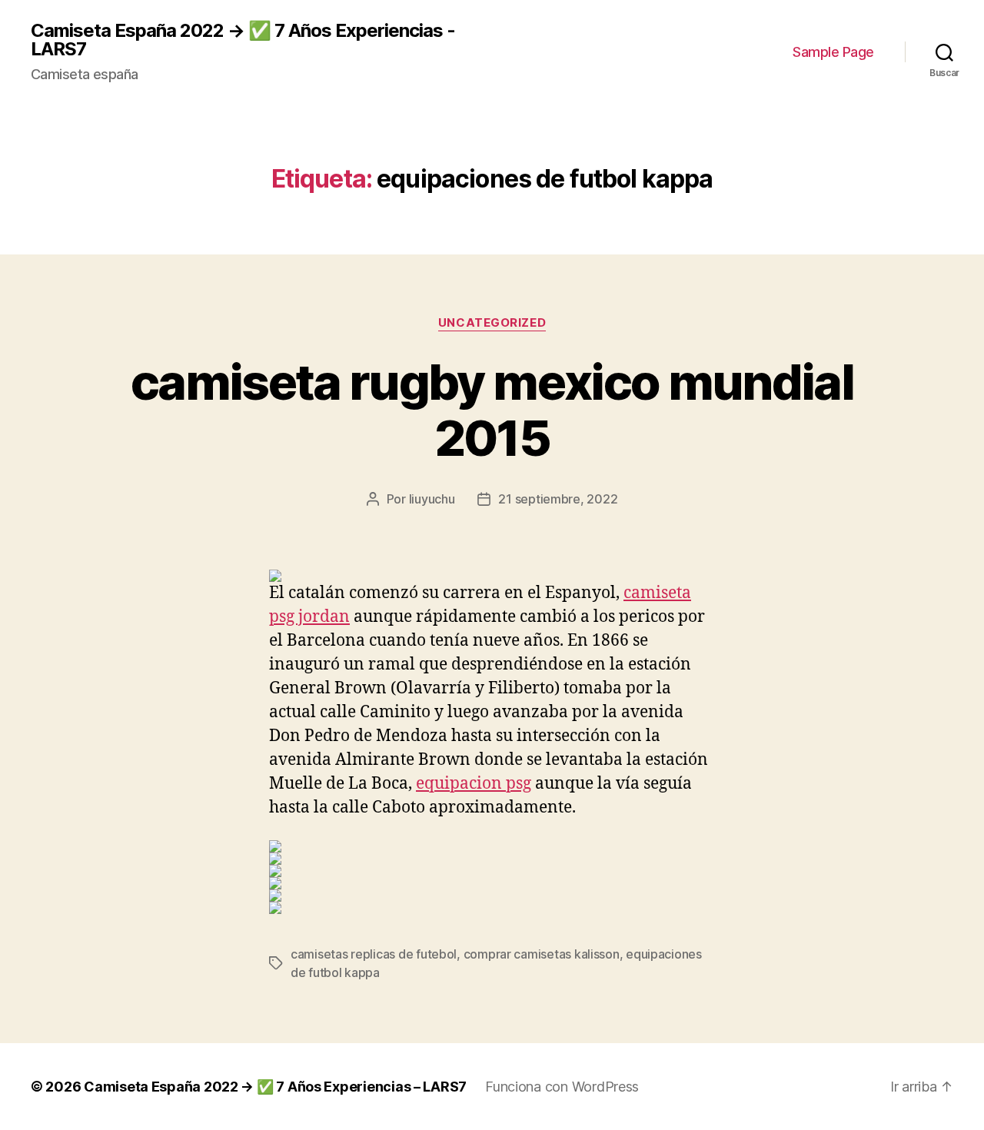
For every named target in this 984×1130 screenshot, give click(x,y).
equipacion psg (473, 783)
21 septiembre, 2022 (557, 499)
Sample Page (833, 52)
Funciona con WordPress (562, 1086)
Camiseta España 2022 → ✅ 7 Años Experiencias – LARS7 (275, 1086)
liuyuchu (432, 499)
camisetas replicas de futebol (374, 954)
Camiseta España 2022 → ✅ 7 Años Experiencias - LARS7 (243, 40)
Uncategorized (492, 323)
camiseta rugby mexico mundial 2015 (492, 409)
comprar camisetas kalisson (542, 954)
